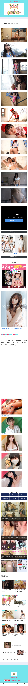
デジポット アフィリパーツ (23, 559)
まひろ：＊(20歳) (5, 488)
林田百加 (15, 334)
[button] (25, 337)
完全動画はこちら (14, 256)
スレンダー (10, 334)
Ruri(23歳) (4, 433)
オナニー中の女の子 (5, 415)
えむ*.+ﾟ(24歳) (4, 469)
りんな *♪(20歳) (5, 451)
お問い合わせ (14, 677)
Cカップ (4, 334)
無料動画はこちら (14, 231)
